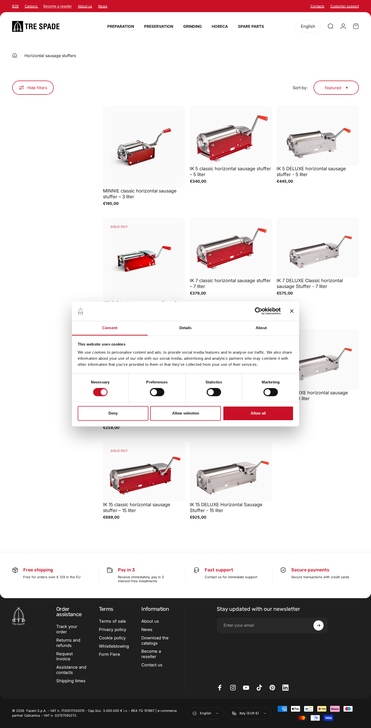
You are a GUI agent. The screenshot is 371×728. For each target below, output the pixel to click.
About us (150, 621)
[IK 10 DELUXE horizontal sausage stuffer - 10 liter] (318, 360)
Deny (113, 413)
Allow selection (185, 413)
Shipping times (71, 680)
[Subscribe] (318, 625)
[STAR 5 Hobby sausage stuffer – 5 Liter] (144, 259)
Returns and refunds (68, 643)
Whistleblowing (114, 646)
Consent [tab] (109, 328)
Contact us (152, 664)
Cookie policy (112, 637)
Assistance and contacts (71, 670)
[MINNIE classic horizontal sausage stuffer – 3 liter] (144, 147)
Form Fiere (109, 654)
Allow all (258, 413)
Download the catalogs (155, 640)
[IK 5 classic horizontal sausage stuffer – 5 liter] (231, 136)
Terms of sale (112, 621)
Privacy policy (112, 629)
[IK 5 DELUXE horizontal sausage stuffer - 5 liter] (318, 136)
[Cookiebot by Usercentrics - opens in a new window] (258, 311)
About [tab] (261, 328)
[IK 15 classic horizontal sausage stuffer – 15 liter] (144, 472)
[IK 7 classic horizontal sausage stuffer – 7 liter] (231, 248)
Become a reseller (151, 654)
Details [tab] (185, 328)
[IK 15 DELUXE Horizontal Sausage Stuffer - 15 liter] (231, 472)
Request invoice (64, 656)
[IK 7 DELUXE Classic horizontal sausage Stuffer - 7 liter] (318, 248)
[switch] (157, 392)
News (146, 629)
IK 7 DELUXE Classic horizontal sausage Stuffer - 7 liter (310, 283)
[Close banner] (292, 311)
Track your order (66, 629)
